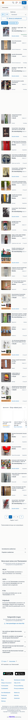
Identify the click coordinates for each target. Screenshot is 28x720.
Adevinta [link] (16, 695)
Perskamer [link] (4, 695)
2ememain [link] (17, 698)
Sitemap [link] (3, 701)
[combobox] (12, 7)
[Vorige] (7, 517)
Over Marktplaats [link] (5, 692)
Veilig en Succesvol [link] (6, 683)
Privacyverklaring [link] (18, 685)
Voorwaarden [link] (4, 685)
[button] (16, 2)
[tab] (3, 14)
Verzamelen (12, 23)
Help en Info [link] (17, 683)
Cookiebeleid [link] (4, 688)
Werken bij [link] (16, 692)
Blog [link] (2, 680)
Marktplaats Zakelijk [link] (19, 680)
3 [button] (17, 517)
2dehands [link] (3, 698)
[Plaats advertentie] (24, 2)
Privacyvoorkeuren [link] (19, 688)
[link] (3, 2)
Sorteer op (12, 12)
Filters (5, 23)
